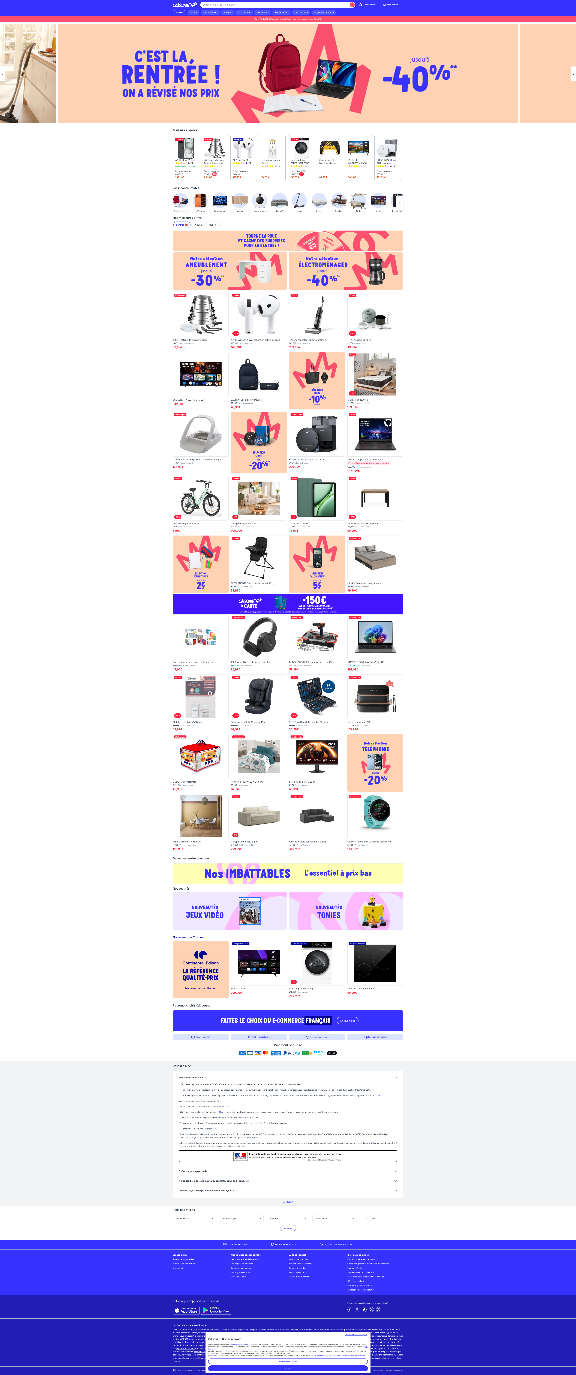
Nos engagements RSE (241, 1272)
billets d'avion (396, 1345)
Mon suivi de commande (184, 1264)
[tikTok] (364, 1309)
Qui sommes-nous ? (298, 1272)
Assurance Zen (281, 12)
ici (379, 1095)
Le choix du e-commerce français (190, 1325)
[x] (371, 1309)
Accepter (288, 1368)
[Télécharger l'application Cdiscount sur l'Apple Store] (186, 1310)
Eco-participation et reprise (359, 1285)
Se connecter (179, 1268)
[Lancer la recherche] (352, 4)
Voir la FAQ (288, 1202)
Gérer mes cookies (355, 1281)
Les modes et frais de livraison (244, 1259)
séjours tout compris (185, 1349)
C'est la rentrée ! (210, 12)
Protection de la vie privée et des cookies (365, 1277)
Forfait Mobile (244, 12)
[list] (288, 158)
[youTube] (378, 1309)
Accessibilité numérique (299, 1277)
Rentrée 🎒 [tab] (182, 225)
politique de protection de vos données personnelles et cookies (341, 1355)
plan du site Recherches (382, 1355)
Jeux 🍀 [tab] (213, 225)
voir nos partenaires (240, 1344)
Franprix (176, 1361)
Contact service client (299, 1259)
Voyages (227, 12)
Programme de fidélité (324, 12)
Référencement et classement (360, 1272)
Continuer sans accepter (356, 1335)
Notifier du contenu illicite (300, 1264)
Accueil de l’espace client (184, 1259)
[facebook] (349, 1309)
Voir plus (288, 1228)
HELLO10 (317, 19)
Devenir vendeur (238, 1277)
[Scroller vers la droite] (399, 158)
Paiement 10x (262, 12)
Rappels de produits (298, 1268)
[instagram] (357, 1309)
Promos (193, 12)
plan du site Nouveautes (185, 1358)
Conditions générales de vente (361, 1259)
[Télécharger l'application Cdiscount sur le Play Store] (216, 1310)
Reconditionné (301, 12)
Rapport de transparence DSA (360, 1290)
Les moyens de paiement (242, 1264)
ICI (218, 1101)
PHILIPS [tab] (198, 225)
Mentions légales (355, 1268)
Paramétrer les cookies (288, 1361)
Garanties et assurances (241, 1268)
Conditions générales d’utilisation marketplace (368, 1264)
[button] (176, 203)
